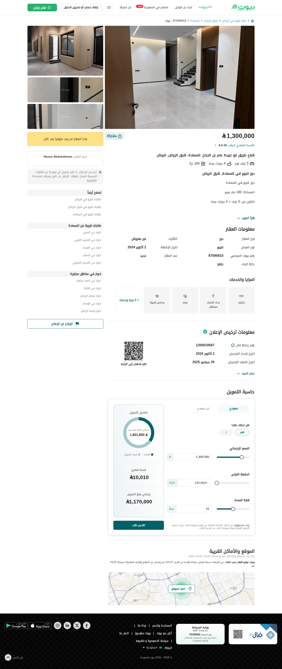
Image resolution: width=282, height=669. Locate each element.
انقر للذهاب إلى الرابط (134, 364)
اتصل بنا (124, 633)
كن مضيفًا (125, 7)
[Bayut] (243, 7)
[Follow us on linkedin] (67, 628)
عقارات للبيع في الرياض (88, 200)
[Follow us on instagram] (57, 628)
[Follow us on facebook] (86, 628)
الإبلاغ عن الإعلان (62, 324)
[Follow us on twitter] (77, 628)
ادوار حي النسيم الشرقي (87, 263)
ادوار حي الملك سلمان (88, 281)
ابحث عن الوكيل (183, 7)
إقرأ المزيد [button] (248, 218)
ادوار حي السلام (92, 256)
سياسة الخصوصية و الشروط (152, 641)
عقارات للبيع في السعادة (87, 215)
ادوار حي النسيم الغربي (87, 240)
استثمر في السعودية (153, 7)
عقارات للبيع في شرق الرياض (84, 207)
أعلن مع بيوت (164, 633)
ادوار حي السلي (92, 233)
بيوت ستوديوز (143, 633)
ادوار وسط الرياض (91, 311)
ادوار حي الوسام (92, 304)
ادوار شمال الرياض (90, 296)
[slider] (242, 457)
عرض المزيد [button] (248, 373)
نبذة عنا (142, 625)
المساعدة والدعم (162, 625)
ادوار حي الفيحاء (92, 248)
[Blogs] (205, 7)
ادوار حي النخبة (92, 289)
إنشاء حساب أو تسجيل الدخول (81, 7)
